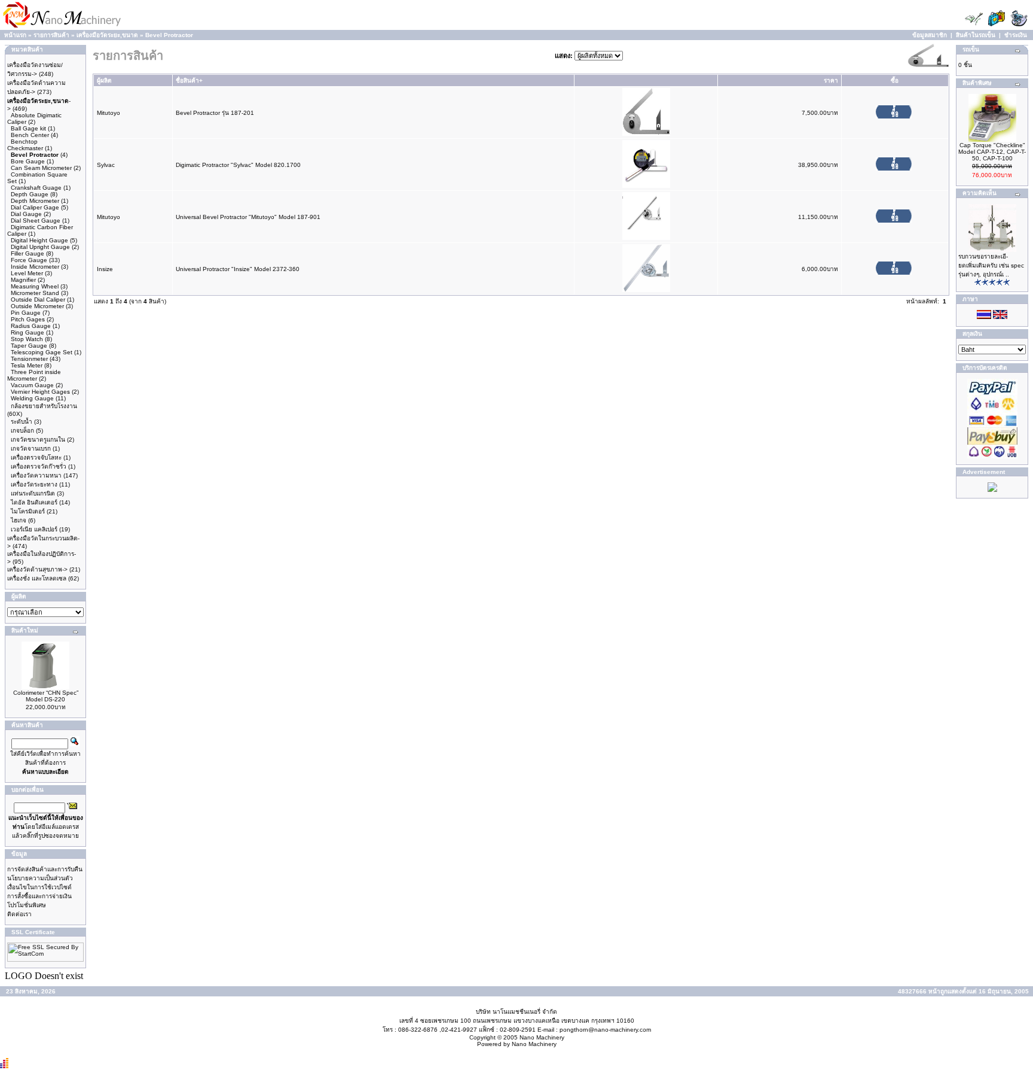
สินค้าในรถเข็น (975, 35)
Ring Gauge (27, 332)
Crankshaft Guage (36, 187)
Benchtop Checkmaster (25, 144)
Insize (105, 269)
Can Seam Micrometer (41, 168)
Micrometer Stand (35, 293)
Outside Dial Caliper (38, 299)
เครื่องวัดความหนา (36, 475)
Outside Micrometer (37, 306)
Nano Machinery (541, 1037)
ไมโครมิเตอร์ (28, 511)
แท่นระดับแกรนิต (33, 493)
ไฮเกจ (18, 520)
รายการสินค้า (51, 35)
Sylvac (106, 165)
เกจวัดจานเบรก (31, 448)
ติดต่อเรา (19, 914)
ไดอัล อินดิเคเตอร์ (34, 502)
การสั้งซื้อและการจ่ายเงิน (39, 896)
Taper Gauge (29, 345)
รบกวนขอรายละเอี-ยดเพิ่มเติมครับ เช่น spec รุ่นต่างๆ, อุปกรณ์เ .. (991, 265)
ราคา (831, 80)
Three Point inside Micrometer (34, 375)
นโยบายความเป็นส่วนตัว (40, 878)
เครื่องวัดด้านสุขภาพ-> (37, 569)
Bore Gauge (28, 161)
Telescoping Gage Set (41, 352)
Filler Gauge (27, 253)
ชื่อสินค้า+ (189, 80)
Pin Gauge (26, 312)
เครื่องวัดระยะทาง (34, 484)
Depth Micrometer (35, 200)
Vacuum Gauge (32, 385)
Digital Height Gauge (39, 240)
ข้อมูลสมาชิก (929, 35)
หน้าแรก (15, 35)
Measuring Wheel (35, 286)
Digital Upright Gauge (40, 247)
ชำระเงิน (1015, 35)
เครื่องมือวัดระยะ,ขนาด (107, 35)
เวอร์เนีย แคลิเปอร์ (34, 529)
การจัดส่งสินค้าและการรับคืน (44, 869)
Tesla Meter (26, 365)
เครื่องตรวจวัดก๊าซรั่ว (38, 466)
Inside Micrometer (35, 266)
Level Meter (27, 273)
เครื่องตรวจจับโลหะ (36, 457)
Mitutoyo (108, 113)
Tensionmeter (29, 358)
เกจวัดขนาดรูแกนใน (38, 439)
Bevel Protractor (169, 35)
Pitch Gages (28, 319)
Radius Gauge (31, 326)
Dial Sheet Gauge (35, 220)
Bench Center (30, 135)
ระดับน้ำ (21, 421)
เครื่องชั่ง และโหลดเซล (36, 578)
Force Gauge (29, 260)
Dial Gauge (26, 214)
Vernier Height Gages (40, 391)
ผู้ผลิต (104, 80)
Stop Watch (27, 339)
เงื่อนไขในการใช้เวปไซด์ (39, 887)
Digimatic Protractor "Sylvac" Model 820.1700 (238, 165)
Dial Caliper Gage (35, 207)
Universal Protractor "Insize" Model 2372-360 (237, 269)
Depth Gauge (29, 194)
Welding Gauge (32, 398)
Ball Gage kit (28, 128)
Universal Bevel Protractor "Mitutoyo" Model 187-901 (248, 217)
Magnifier (23, 279)
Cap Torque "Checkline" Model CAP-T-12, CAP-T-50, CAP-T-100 (992, 152)
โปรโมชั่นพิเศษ (26, 905)
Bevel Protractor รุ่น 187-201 (215, 113)
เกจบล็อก (22, 430)
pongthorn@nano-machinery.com (605, 1029)
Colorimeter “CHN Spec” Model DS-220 (45, 696)
